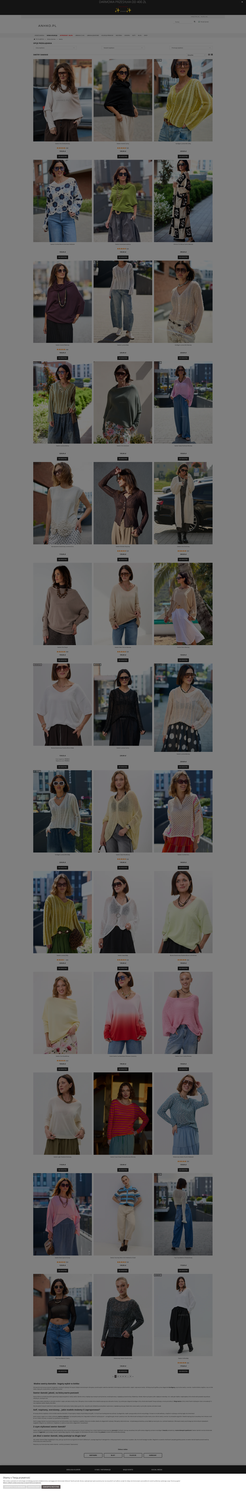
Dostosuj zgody (34, 1487)
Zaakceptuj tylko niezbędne (15, 1487)
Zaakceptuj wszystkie (51, 1487)
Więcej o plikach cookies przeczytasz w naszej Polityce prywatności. (22, 1483)
